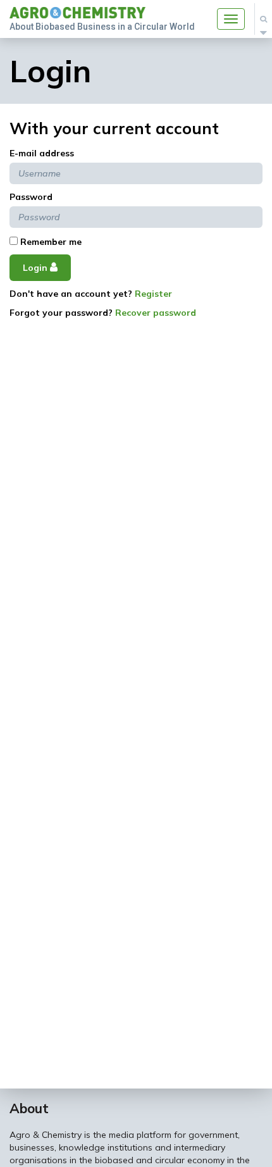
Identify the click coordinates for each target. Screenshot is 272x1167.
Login (36, 267)
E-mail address (41, 153)
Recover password (155, 312)
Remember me (50, 241)
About (29, 1108)
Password (31, 197)
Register (153, 293)
